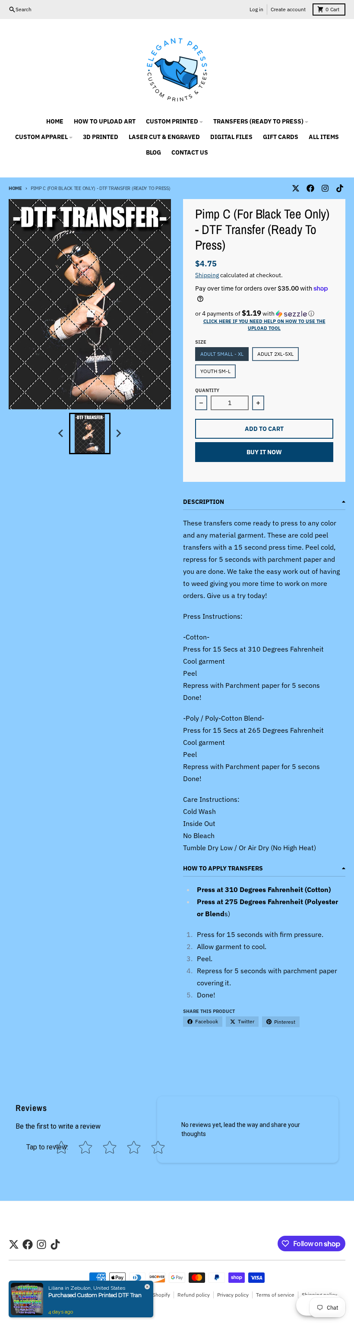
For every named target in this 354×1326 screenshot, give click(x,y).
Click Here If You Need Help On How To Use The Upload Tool (264, 324)
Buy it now (264, 452)
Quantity (207, 390)
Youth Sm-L (215, 371)
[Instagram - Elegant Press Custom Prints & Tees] (325, 188)
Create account (288, 9)
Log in (256, 9)
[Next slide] (118, 433)
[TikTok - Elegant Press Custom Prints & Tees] (339, 188)
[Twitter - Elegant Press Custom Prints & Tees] (295, 188)
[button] (264, 313)
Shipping (207, 275)
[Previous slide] (61, 433)
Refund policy (193, 1294)
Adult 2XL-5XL (275, 354)
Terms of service (275, 1294)
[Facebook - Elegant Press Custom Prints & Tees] (310, 188)
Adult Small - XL (221, 354)
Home (15, 188)
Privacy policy (233, 1294)
